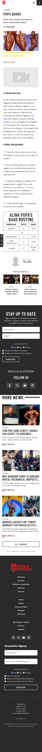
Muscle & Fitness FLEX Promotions (18, 353)
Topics (21, 600)
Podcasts (21, 610)
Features (21, 588)
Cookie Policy (21, 711)
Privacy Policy (21, 709)
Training (6, 10)
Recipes (21, 591)
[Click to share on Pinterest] (1, 245)
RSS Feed (21, 614)
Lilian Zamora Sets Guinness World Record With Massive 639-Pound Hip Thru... (30, 295)
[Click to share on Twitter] (1, 240)
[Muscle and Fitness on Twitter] (17, 385)
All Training (21, 544)
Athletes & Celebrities (20, 584)
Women (28, 347)
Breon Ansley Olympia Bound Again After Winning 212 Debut (11, 293)
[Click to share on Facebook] (1, 236)
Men (21, 347)
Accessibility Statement (21, 713)
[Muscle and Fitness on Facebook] (9, 385)
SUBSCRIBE (11, 359)
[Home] (4, 4)
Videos (21, 603)
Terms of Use (21, 706)
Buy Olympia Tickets (21, 622)
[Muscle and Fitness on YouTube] (25, 385)
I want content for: (21, 344)
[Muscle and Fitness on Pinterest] (32, 385)
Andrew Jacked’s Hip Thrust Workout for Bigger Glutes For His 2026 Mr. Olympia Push (20, 525)
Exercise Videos (21, 607)
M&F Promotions (13, 676)
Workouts (21, 577)
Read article (8, 444)
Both (15, 347)
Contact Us (21, 704)
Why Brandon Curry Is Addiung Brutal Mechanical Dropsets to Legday (20, 479)
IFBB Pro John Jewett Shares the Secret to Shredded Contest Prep (20, 434)
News (12, 287)
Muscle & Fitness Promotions (16, 351)
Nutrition (21, 581)
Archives (21, 626)
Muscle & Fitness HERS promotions (20, 679)
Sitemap (21, 629)
